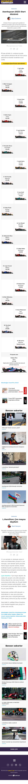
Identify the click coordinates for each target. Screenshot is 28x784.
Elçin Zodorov (16, 18)
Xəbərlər (14, 8)
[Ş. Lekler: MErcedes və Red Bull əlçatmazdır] (14, 694)
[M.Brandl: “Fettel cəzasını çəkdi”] (14, 419)
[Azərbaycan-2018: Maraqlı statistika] (14, 477)
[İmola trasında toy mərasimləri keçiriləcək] (14, 733)
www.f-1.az (11, 770)
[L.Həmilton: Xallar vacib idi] (14, 714)
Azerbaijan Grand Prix (8, 382)
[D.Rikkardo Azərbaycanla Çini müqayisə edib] (14, 438)
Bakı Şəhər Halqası (10, 614)
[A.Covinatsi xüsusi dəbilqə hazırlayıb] (14, 654)
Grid (17, 382)
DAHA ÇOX (14, 749)
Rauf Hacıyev (16, 526)
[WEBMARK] (14, 775)
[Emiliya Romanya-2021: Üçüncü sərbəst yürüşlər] (14, 673)
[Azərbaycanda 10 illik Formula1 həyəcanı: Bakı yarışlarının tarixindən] (14, 496)
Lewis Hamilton (10, 616)
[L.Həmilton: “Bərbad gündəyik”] (14, 458)
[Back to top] (23, 779)
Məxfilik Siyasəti (14, 772)
